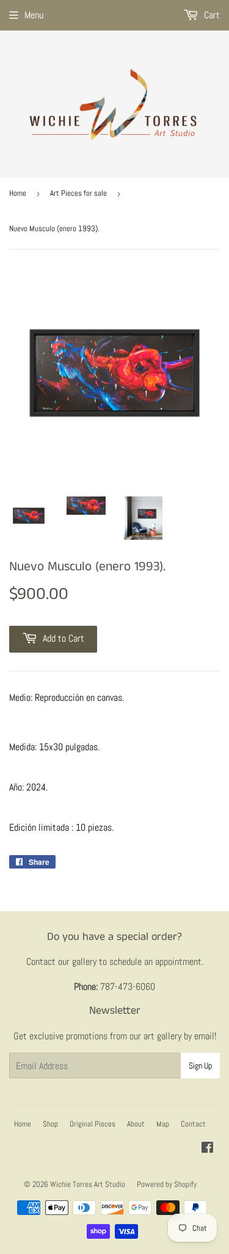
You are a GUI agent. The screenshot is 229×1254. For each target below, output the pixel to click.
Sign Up (200, 1065)
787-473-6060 (127, 986)
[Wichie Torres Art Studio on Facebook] (207, 1148)
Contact (193, 1124)
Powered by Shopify (167, 1184)
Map (162, 1124)
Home (17, 193)
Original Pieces (92, 1124)
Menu (33, 15)
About (136, 1124)
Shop (50, 1124)
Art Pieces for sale (78, 193)
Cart (211, 15)
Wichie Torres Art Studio (87, 1184)
